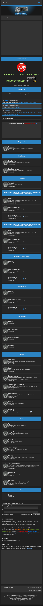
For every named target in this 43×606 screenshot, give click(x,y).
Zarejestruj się (17, 503)
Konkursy (11, 472)
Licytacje (11, 410)
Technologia (12, 448)
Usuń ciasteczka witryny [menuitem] (34, 587)
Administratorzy (19, 529)
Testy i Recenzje (14, 432)
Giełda (22, 354)
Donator (9, 531)
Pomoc (10, 199)
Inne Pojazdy (22, 316)
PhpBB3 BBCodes (26, 599)
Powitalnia (21, 156)
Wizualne (26, 216)
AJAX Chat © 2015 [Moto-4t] (16, 123)
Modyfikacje (12, 215)
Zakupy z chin (13, 376)
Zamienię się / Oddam (16, 385)
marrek (7, 100)
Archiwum (11, 480)
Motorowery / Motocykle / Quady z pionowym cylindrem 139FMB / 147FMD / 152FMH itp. (22, 224)
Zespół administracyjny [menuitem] (34, 590)
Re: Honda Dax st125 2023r (27, 102)
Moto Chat (21, 89)
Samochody (22, 286)
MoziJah (29, 548)
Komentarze (12, 393)
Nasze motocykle (14, 207)
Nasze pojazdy (13, 337)
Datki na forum (13, 169)
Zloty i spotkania (14, 464)
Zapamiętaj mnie (26, 514)
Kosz (22, 490)
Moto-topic (12, 440)
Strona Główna (7, 18)
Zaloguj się (6, 503)
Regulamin (21, 142)
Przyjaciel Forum (23, 531)
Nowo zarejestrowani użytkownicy (18, 532)
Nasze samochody (14, 299)
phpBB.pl (30, 598)
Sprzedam (11, 359)
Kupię (10, 368)
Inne (21, 419)
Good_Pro (7, 110)
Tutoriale (11, 183)
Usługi (10, 402)
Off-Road (11, 345)
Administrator (28, 529)
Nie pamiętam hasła (7, 514)
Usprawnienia (13, 329)
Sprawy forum (13, 424)
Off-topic (11, 456)
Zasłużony (15, 531)
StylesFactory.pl (22, 595)
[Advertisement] (21, 38)
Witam (17, 107)
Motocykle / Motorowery (22, 256)
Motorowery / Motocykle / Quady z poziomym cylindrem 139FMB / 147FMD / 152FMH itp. (22, 192)
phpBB (18, 597)
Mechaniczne (18, 216)
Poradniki (22, 178)
